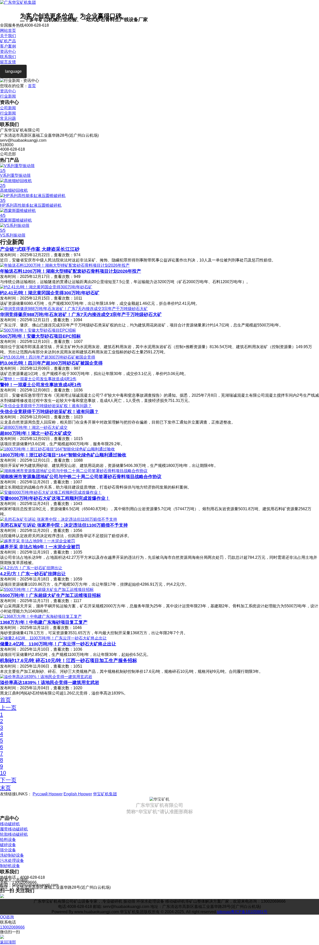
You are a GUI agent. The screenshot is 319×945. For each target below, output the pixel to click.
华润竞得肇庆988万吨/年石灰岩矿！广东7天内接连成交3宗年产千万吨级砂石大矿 (81, 314)
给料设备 (8, 839)
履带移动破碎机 (14, 829)
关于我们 (8, 36)
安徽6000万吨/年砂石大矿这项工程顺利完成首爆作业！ (55, 498)
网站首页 (8, 30)
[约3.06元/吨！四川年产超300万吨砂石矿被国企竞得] (47, 357)
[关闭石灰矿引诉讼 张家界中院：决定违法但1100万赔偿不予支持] (58, 519)
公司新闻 (8, 108)
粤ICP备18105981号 (249, 912)
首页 (32, 86)
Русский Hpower (48, 794)
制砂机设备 (10, 866)
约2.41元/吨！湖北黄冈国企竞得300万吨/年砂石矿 (49, 292)
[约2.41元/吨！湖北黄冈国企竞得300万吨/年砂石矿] (46, 287)
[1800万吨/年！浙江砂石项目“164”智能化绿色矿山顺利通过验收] (57, 449)
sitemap (224, 912)
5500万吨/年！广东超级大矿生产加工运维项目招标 (50, 595)
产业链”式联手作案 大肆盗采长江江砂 (40, 249)
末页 (5, 788)
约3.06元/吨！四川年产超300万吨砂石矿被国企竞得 (51, 363)
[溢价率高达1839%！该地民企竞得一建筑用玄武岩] (46, 677)
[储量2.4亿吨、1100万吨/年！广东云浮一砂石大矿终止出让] (53, 638)
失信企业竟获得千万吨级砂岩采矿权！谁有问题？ (49, 411)
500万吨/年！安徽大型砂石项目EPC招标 (40, 336)
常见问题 (8, 118)
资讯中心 (8, 51)
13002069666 (12, 927)
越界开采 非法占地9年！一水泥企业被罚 (40, 546)
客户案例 (8, 46)
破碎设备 (8, 845)
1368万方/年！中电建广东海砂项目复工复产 (43, 622)
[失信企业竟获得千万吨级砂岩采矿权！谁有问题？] (46, 406)
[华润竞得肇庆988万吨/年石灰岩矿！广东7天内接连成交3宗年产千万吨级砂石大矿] (74, 309)
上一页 (8, 707)
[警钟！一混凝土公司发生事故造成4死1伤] (38, 379)
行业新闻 (8, 96)
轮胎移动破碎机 (14, 834)
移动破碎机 (10, 824)
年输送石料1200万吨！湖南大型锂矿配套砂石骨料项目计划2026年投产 (70, 271)
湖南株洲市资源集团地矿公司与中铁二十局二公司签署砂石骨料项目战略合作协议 (80, 476)
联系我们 (8, 57)
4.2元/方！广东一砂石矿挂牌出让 (33, 573)
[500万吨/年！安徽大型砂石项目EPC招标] (38, 330)
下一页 (8, 780)
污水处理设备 (12, 860)
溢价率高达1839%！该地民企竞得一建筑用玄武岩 (49, 682)
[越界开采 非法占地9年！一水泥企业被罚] (37, 541)
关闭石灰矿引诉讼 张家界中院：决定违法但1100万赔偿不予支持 (64, 525)
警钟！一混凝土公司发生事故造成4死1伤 (40, 384)
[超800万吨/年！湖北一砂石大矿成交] (34, 427)
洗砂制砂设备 (12, 855)
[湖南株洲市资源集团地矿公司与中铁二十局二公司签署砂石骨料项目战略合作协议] (74, 471)
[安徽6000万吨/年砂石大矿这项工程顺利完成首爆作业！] (51, 492)
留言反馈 (8, 62)
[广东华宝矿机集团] (18, 2)
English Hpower (78, 794)
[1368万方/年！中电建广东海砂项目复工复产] (41, 616)
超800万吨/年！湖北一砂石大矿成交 (36, 433)
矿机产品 (8, 41)
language (13, 71)
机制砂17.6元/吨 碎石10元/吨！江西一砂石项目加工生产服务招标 (68, 660)
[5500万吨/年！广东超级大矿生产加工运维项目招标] (47, 589)
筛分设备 (8, 850)
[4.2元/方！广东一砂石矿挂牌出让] (31, 568)
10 (3, 773)
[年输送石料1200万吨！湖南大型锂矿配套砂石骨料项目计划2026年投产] (65, 265)
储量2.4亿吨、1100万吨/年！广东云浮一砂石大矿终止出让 (58, 643)
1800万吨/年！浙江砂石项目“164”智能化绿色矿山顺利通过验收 (63, 454)
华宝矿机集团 (105, 794)
